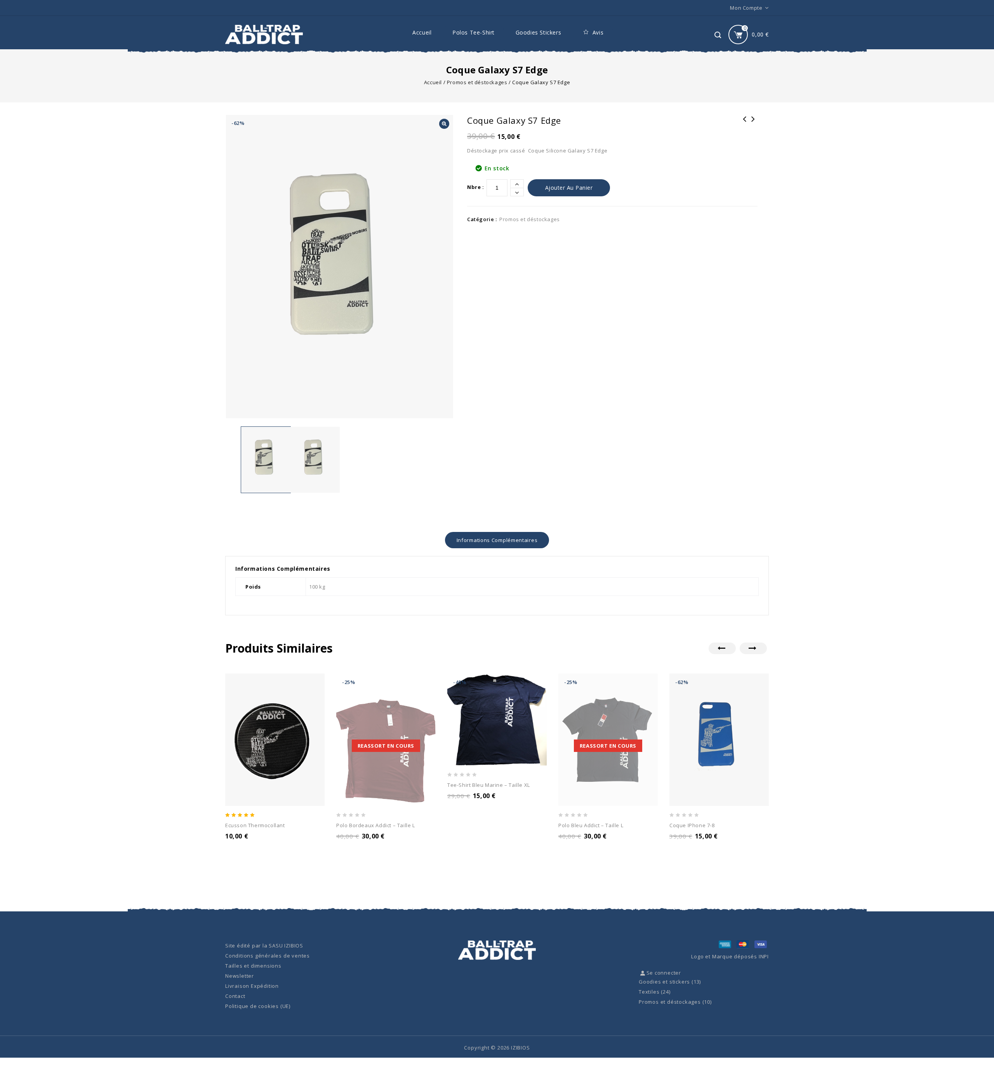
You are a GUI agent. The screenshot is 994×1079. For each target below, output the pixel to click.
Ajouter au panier (569, 187)
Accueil (421, 32)
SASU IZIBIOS (286, 945)
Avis (598, 32)
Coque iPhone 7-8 (744, 124)
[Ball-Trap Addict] (264, 34)
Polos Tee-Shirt (473, 32)
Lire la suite (360, 846)
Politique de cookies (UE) (257, 1006)
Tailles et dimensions (253, 965)
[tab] (497, 540)
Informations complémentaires (497, 540)
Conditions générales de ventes (267, 955)
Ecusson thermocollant (753, 124)
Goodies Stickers (538, 32)
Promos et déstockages (477, 82)
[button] (444, 124)
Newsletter (239, 975)
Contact (235, 995)
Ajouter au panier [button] (256, 846)
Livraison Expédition (252, 985)
